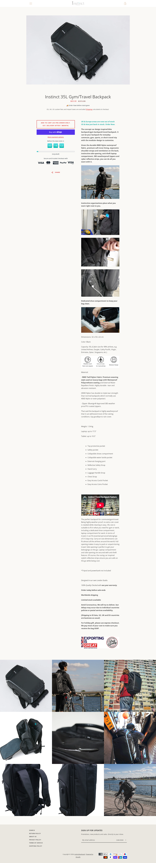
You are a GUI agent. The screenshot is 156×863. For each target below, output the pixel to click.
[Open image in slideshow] (78, 50)
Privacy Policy (35, 840)
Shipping (89, 109)
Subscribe (120, 840)
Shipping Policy (35, 846)
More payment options (56, 137)
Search (32, 830)
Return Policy (35, 833)
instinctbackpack (79, 854)
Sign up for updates (91, 830)
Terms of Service (36, 843)
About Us (33, 836)
